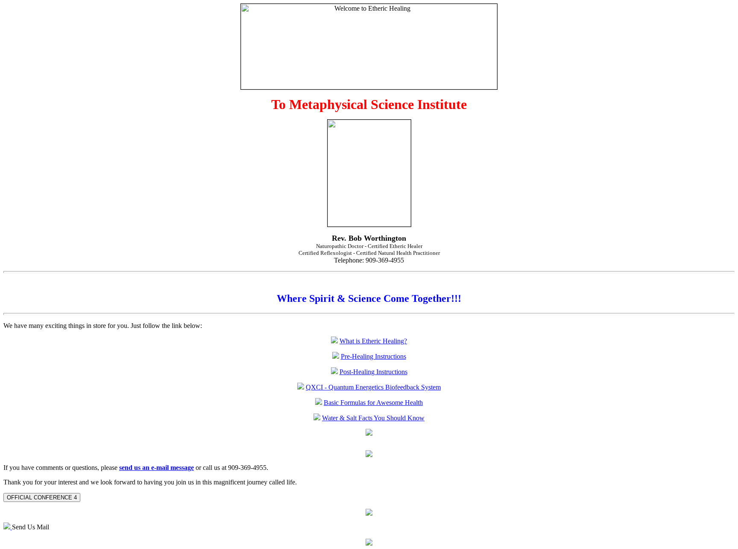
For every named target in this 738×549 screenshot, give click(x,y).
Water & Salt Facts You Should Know (373, 418)
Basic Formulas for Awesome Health (373, 402)
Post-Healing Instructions (373, 371)
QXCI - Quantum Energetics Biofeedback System (373, 387)
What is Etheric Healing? (373, 341)
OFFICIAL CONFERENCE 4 (42, 497)
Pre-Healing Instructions (373, 356)
